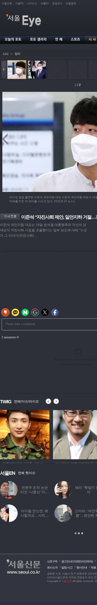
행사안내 (82, 567)
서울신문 (7, 3)
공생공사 (57, 3)
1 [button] (76, 533)
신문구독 (52, 561)
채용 (93, 567)
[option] (24, 434)
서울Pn (19, 3)
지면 (75, 561)
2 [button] (79, 533)
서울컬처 (71, 3)
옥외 (89, 561)
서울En (44, 3)
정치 (17, 54)
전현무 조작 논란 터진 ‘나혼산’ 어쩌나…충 (34, 492)
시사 (5, 54)
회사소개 (52, 567)
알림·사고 (67, 567)
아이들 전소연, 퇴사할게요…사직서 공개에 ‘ (34, 515)
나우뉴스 (32, 3)
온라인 (82, 561)
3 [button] (82, 533)
